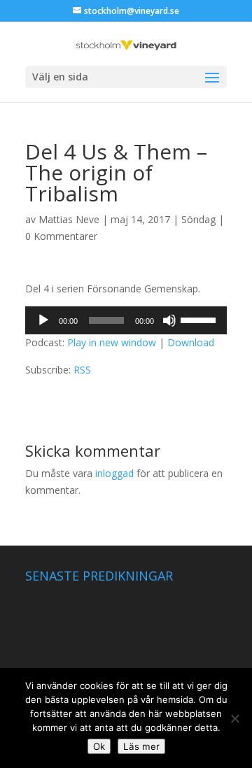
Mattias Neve (68, 219)
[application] (126, 320)
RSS (82, 369)
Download (190, 342)
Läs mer (141, 746)
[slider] (200, 319)
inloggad (114, 473)
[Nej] (234, 718)
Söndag (198, 219)
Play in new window (111, 342)
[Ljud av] (169, 320)
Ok (99, 746)
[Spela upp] (43, 320)
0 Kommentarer (61, 236)
